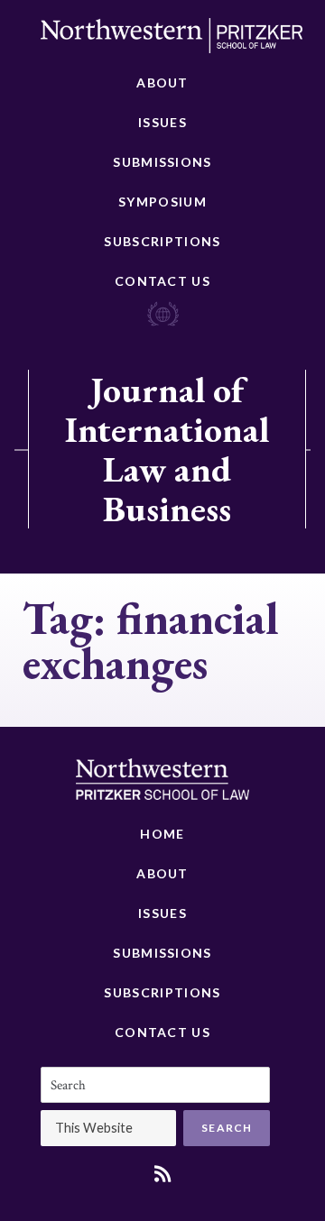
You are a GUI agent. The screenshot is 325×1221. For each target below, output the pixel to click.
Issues (162, 122)
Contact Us (162, 281)
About (162, 82)
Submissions (162, 162)
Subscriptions (162, 241)
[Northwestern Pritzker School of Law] (171, 40)
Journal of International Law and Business (167, 449)
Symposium (162, 201)
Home (162, 833)
